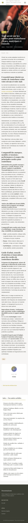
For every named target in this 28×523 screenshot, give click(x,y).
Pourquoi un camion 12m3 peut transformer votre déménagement (12, 429)
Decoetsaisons (6, 491)
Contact (3, 513)
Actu (4, 32)
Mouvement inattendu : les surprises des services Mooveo (14, 419)
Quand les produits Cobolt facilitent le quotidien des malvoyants (13, 423)
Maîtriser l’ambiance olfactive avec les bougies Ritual (13, 409)
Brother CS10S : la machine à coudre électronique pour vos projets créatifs (13, 463)
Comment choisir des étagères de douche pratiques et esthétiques (12, 434)
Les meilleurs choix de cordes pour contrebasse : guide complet (12, 454)
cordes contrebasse (7, 91)
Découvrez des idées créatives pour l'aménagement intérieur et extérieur (13, 404)
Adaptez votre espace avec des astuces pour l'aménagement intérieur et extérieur (13, 474)
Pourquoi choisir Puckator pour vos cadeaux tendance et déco (12, 439)
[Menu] (25, 2)
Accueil (3, 53)
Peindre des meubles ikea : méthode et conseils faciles (13, 444)
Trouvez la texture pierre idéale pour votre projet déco (13, 414)
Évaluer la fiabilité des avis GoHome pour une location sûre (12, 448)
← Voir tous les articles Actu (9, 385)
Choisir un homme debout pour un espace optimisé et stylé (12, 458)
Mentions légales (5, 511)
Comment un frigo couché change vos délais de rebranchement (13, 468)
